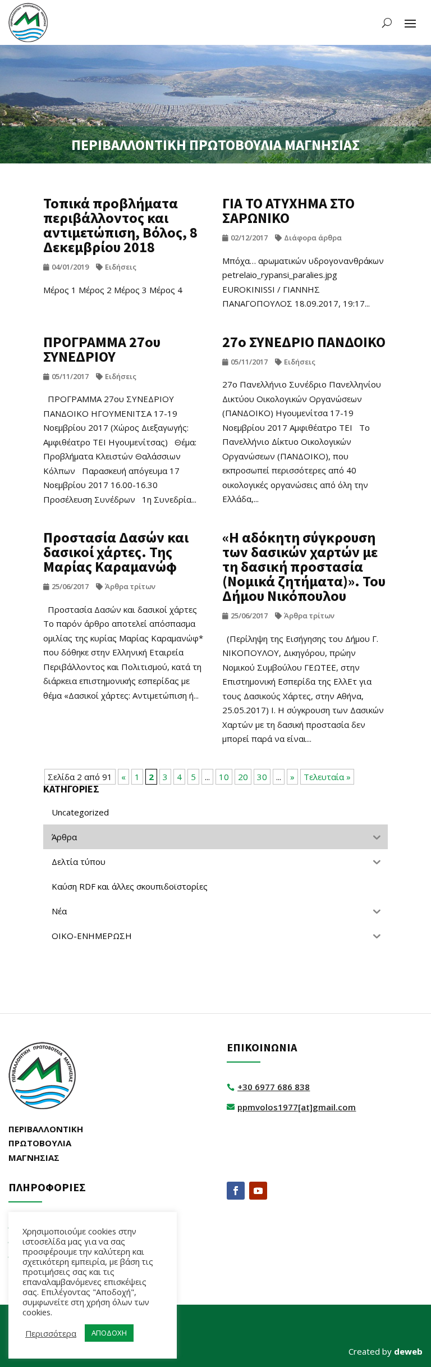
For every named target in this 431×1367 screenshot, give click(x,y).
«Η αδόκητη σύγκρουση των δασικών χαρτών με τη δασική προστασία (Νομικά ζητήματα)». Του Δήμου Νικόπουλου (304, 566)
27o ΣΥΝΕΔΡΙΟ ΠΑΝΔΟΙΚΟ (304, 341)
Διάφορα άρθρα (313, 238)
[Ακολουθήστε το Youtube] (258, 1191)
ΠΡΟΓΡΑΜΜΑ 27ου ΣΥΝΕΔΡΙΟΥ (102, 349)
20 (243, 776)
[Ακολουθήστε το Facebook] (236, 1191)
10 (224, 776)
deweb (408, 1351)
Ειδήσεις (120, 267)
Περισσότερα (50, 1333)
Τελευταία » (327, 776)
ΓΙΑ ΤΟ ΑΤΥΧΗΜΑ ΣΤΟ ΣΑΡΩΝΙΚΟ (288, 210)
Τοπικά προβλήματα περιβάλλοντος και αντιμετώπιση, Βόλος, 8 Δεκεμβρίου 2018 (120, 225)
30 (262, 776)
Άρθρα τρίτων (130, 586)
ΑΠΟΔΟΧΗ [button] (109, 1333)
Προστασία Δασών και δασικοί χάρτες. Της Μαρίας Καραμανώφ (116, 552)
